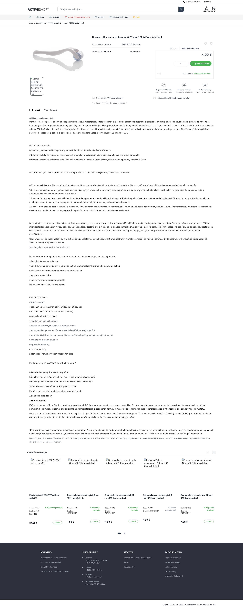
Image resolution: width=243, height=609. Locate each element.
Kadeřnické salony (172, 562)
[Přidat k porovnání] (211, 43)
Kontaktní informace (48, 567)
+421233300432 (193, 2)
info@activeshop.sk (94, 577)
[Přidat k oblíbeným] (205, 43)
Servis (126, 562)
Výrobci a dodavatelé (174, 576)
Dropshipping (170, 571)
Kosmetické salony (173, 558)
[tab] (119, 533)
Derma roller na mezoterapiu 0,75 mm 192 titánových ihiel (60, 23)
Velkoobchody (171, 567)
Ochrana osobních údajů (50, 562)
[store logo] (38, 9)
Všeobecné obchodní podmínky (53, 558)
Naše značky (129, 567)
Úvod (31, 23)
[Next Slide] (214, 452)
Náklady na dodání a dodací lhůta (137, 558)
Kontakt (207, 2)
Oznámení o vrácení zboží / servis (54, 571)
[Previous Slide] (207, 452)
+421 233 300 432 (94, 570)
